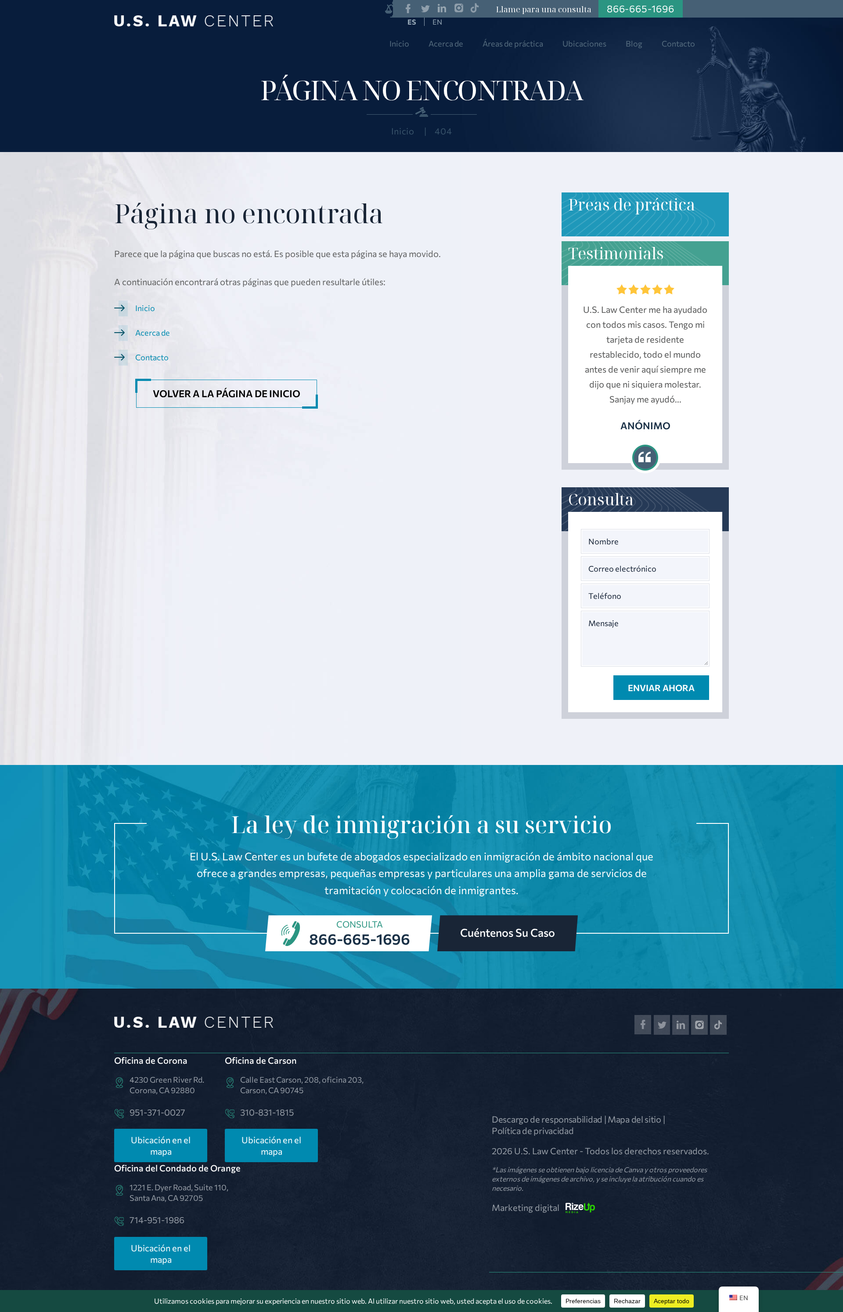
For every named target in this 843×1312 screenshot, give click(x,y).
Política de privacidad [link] (532, 1130)
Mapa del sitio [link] (634, 1119)
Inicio (399, 43)
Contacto (678, 43)
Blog (634, 43)
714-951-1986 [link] (157, 1219)
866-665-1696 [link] (640, 8)
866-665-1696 (359, 938)
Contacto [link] (152, 357)
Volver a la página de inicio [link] (226, 393)
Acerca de (446, 43)
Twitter (425, 8)
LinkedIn (442, 8)
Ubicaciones (584, 43)
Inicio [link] (145, 308)
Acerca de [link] (152, 332)
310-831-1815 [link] (267, 1112)
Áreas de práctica (513, 43)
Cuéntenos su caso (507, 932)
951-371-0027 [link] (157, 1112)
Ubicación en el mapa (161, 1145)
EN (437, 22)
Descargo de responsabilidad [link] (547, 1119)
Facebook (408, 8)
